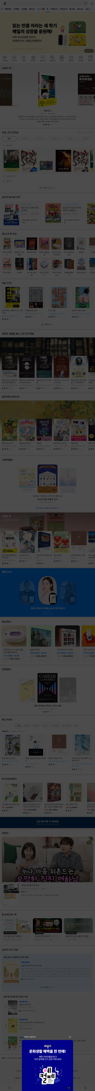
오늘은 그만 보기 (30, 1037)
